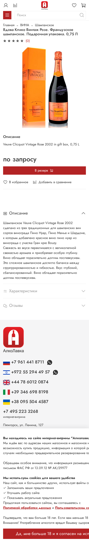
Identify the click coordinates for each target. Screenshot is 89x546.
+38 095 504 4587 (29, 402)
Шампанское (44, 25)
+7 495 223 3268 (20, 411)
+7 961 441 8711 (27, 362)
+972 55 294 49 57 (30, 372)
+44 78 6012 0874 (29, 382)
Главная (8, 25)
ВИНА (24, 25)
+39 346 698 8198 (29, 392)
